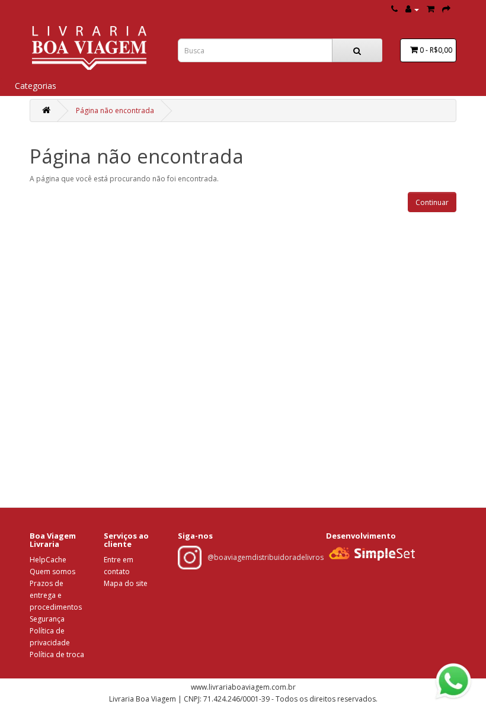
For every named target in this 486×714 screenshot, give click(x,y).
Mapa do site (126, 583)
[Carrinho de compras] (430, 9)
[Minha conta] (412, 9)
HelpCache (48, 560)
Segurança (47, 619)
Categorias (35, 85)
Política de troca (57, 654)
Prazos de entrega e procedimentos (56, 595)
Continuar (432, 202)
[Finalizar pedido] (446, 9)
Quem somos (52, 571)
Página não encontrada (115, 110)
